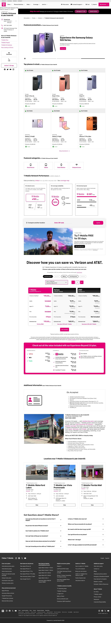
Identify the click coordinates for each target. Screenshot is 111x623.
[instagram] (13, 69)
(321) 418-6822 (60, 496)
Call (9, 59)
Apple (70, 429)
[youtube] (10, 69)
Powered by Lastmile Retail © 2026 (55, 620)
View (37, 505)
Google (84, 429)
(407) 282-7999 (32, 496)
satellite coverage (70, 426)
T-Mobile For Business (6, 45)
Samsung (75, 429)
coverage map (64, 180)
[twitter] (8, 69)
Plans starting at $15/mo (7, 47)
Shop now (63, 48)
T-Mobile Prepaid (5, 42)
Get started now (80, 246)
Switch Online (93, 11)
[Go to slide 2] (57, 59)
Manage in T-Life (81, 11)
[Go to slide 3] (81, 59)
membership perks (88, 421)
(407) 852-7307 (88, 493)
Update (98, 222)
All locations (27, 18)
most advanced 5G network (84, 424)
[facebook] (5, 69)
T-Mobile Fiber (4, 40)
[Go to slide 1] (33, 59)
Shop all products (64, 151)
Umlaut (37, 180)
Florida (33, 18)
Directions (9, 53)
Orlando (40, 18)
